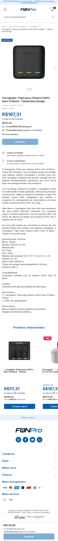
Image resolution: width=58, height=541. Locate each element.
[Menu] (5, 9)
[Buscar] (53, 17)
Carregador (34, 26)
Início (4, 26)
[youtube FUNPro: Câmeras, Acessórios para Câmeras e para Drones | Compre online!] (32, 439)
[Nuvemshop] (35, 518)
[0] (52, 10)
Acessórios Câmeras (18, 26)
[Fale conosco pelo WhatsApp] (39, 439)
